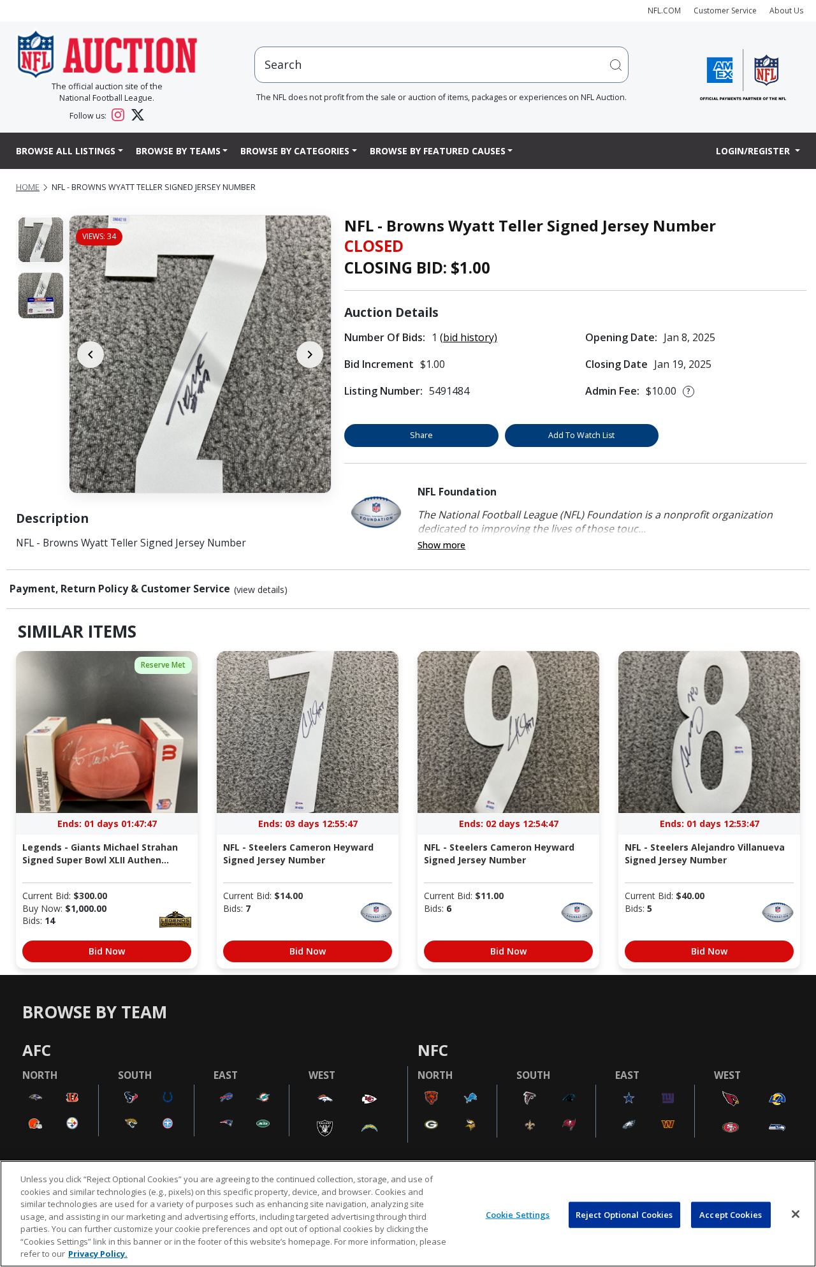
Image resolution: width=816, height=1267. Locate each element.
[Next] (309, 354)
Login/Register (754, 151)
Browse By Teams (178, 151)
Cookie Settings (518, 1214)
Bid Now (107, 951)
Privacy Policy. (97, 1253)
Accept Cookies (730, 1214)
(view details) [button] (261, 590)
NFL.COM (664, 10)
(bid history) (468, 337)
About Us (786, 10)
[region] (408, 1214)
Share (421, 435)
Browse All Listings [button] (65, 151)
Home (28, 187)
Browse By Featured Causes (438, 151)
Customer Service (725, 10)
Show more (441, 545)
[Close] (796, 1214)
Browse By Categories (294, 151)
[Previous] (90, 354)
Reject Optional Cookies (624, 1214)
